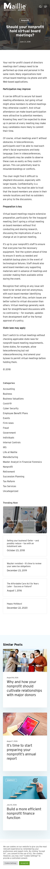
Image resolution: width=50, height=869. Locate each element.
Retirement (9, 471)
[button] (45, 6)
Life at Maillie (10, 452)
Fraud (6, 427)
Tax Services (9, 486)
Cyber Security (11, 408)
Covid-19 (7, 403)
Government (9, 432)
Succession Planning (13, 476)
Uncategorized (10, 491)
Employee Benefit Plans (15, 413)
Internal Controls (12, 442)
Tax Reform (9, 481)
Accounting (9, 389)
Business (7, 393)
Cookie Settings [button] (10, 863)
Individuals (8, 437)
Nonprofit (25, 20)
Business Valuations (13, 398)
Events (6, 418)
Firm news (8, 423)
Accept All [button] (24, 863)
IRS (5, 447)
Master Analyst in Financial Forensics (22, 462)
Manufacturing (10, 457)
